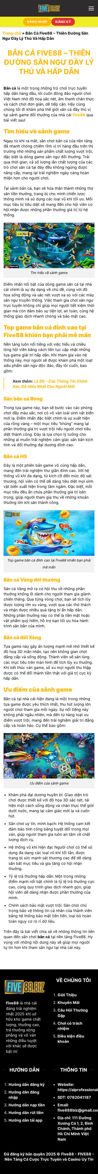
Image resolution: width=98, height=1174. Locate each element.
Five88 (79, 114)
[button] (91, 8)
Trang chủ (11, 33)
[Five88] (49, 8)
